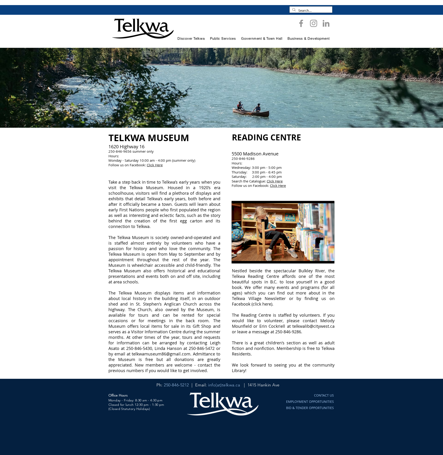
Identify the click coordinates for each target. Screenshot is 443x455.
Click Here (155, 165)
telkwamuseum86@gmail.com (161, 354)
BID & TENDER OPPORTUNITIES (310, 408)
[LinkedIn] (326, 23)
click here (262, 304)
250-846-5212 (176, 385)
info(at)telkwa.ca (224, 385)
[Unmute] (245, 257)
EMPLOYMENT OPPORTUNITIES (310, 401)
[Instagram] (313, 23)
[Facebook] (301, 23)
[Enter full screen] (328, 257)
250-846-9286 (288, 331)
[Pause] (238, 257)
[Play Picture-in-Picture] (320, 257)
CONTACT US (324, 395)
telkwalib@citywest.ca (313, 326)
